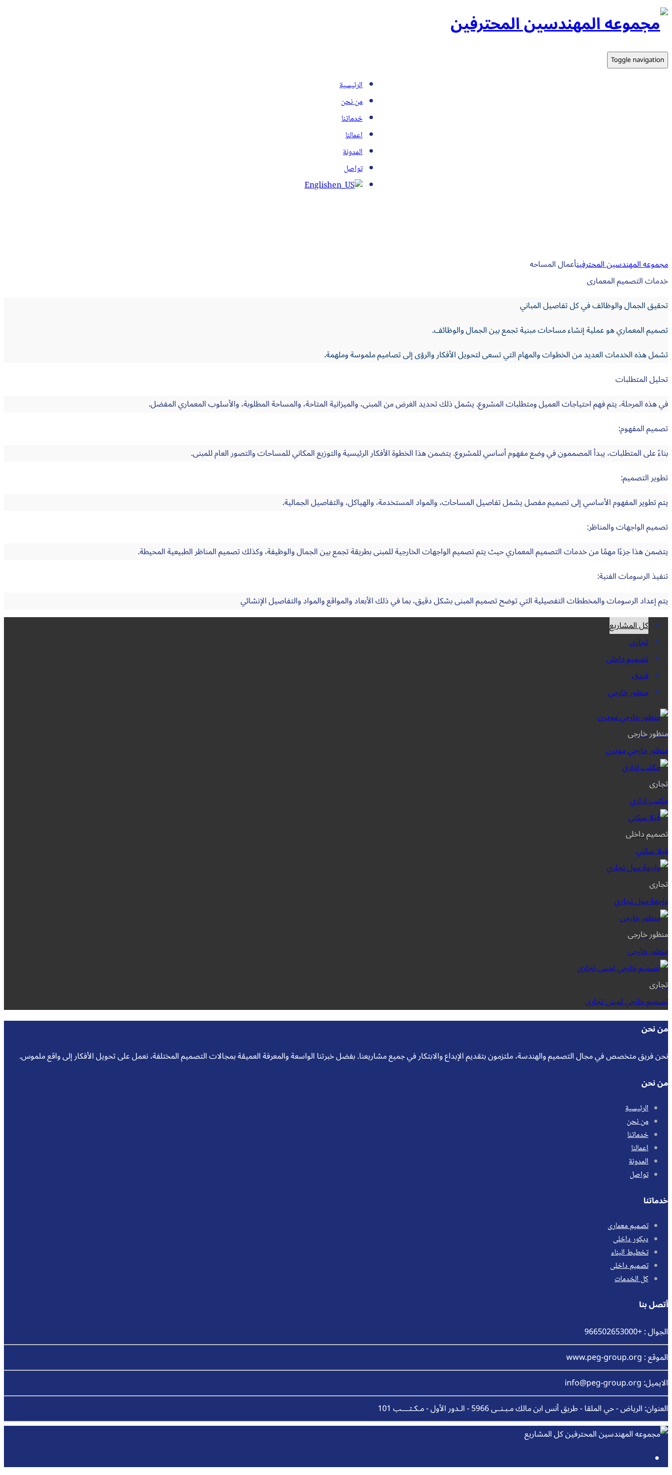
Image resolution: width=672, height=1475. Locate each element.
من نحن (352, 102)
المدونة (353, 152)
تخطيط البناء (629, 1252)
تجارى (639, 642)
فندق (640, 675)
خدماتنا (352, 119)
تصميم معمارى (628, 1226)
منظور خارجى (628, 692)
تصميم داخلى (627, 659)
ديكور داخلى (630, 1239)
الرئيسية (351, 85)
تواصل (353, 169)
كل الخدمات (631, 1279)
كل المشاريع (629, 625)
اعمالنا (354, 135)
